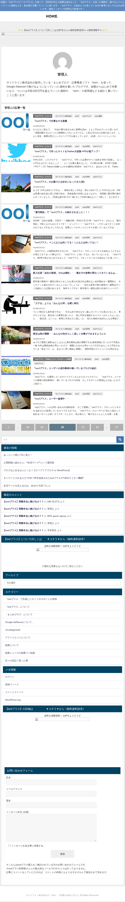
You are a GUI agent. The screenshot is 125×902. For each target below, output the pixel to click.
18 (27, 427)
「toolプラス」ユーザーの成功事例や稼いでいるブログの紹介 (65, 368)
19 (41, 427)
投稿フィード (12, 684)
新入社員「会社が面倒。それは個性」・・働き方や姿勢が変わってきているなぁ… (75, 273)
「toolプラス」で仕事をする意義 (50, 121)
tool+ (77, 116)
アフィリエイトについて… (19, 637)
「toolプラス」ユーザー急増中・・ (51, 399)
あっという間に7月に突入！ (18, 455)
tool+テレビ (87, 116)
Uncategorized (12, 630)
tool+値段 (98, 116)
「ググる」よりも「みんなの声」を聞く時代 (56, 303)
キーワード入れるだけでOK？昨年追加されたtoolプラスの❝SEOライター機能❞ (44, 478)
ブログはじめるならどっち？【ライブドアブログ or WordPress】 (37, 470)
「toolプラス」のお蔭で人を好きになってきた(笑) (59, 182)
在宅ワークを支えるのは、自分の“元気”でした (27, 486)
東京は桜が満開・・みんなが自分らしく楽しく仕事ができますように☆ (69, 334)
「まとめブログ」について (19, 614)
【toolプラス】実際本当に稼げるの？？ (23, 501)
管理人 (50, 509)
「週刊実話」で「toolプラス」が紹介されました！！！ (61, 212)
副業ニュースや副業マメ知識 (20, 653)
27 (116, 427)
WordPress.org (13, 700)
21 (83, 427)
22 (97, 427)
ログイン (9, 677)
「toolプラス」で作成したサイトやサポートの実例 (31, 599)
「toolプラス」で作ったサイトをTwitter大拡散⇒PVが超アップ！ (66, 151)
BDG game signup (56, 516)
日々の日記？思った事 (16, 660)
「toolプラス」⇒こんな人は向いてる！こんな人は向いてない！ (66, 242)
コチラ (59, 30)
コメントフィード (14, 692)
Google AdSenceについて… (19, 622)
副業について (12, 645)
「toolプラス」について (17, 607)
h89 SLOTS (53, 501)
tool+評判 (86, 146)
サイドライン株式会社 (64, 116)
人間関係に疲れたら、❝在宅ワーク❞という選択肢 (29, 462)
